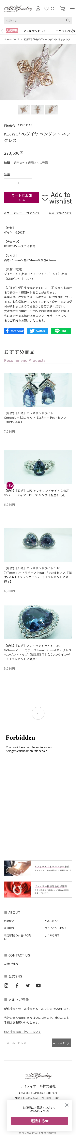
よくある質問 (52, 935)
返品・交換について (60, 213)
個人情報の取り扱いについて (22, 1032)
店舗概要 (9, 920)
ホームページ (11, 39)
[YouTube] (38, 985)
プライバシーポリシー (57, 928)
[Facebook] (17, 985)
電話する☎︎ (39, 1120)
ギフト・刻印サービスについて (22, 213)
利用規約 (9, 928)
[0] (62, 8)
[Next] (74, 31)
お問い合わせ (11, 963)
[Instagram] (6, 985)
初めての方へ (52, 920)
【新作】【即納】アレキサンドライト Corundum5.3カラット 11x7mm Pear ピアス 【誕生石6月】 (35, 417)
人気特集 (12, 30)
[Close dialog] (66, 1105)
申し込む (59, 1043)
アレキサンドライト (36, 31)
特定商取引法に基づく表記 (17, 937)
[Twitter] (28, 985)
